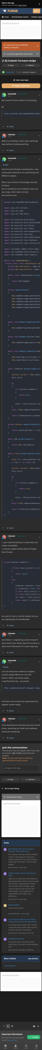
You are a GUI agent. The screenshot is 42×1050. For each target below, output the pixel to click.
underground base (16, 938)
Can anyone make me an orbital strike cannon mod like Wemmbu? (22, 920)
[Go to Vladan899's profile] (3, 72)
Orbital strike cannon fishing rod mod (22, 874)
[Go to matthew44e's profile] (5, 905)
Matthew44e (13, 905)
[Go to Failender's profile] (4, 136)
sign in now (16, 753)
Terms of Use (12, 1040)
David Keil (13, 867)
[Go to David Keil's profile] (5, 849)
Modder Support (29, 72)
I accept (35, 1037)
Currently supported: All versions (20, 54)
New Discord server (14, 797)
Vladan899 (10, 72)
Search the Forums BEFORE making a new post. (16, 46)
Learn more (4, 4)
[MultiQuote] (3, 127)
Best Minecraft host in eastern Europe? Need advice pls (21, 850)
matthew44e (14, 914)
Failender (11, 135)
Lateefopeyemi (10, 966)
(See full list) (33, 958)
